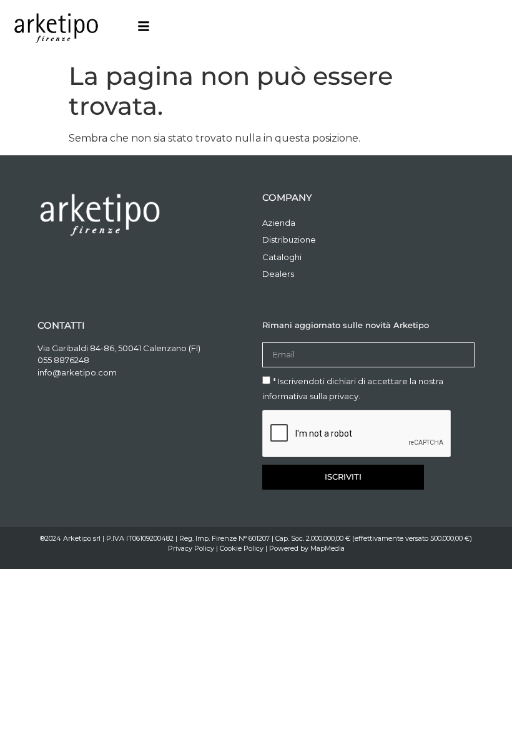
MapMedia (327, 548)
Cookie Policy (241, 548)
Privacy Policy (191, 548)
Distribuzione (289, 240)
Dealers (278, 274)
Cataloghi (282, 257)
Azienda (278, 223)
